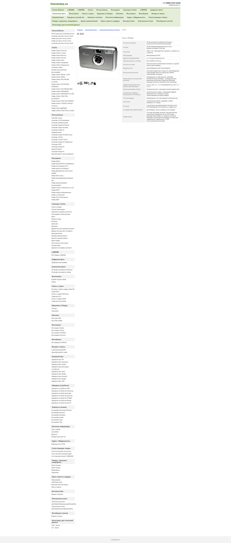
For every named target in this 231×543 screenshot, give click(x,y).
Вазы (53, 216)
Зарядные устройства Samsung (62, 391)
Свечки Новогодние (58, 209)
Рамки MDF (55, 200)
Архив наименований (89, 21)
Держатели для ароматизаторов (62, 228)
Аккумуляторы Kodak (58, 364)
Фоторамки (115, 10)
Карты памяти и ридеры (110, 21)
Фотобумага (143, 14)
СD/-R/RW (54, 432)
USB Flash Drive (56, 482)
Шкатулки (54, 224)
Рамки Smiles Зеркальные (60, 65)
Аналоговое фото (59, 14)
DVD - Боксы (55, 525)
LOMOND (70, 10)
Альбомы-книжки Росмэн (59, 123)
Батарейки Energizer (58, 415)
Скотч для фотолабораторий (61, 454)
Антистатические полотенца (61, 451)
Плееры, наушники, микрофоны (64, 21)
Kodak (53, 282)
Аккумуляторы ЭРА (57, 381)
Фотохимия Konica (57, 330)
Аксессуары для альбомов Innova (62, 34)
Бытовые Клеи (129, 21)
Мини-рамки (55, 240)
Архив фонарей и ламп (59, 352)
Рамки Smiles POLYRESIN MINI (61, 89)
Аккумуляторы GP (57, 359)
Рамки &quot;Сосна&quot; (60, 168)
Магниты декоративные (59, 238)
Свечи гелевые (56, 207)
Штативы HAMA (56, 321)
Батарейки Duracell (58, 412)
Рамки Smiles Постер (58, 58)
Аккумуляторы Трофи (58, 379)
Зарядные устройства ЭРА (60, 388)
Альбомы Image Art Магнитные (61, 135)
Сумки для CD (56, 296)
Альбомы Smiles (57, 67)
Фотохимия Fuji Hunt (58, 335)
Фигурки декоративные (59, 236)
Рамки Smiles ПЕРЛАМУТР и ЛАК (62, 94)
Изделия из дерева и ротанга (61, 212)
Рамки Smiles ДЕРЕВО (59, 108)
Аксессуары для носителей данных (66, 25)
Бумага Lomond (56, 516)
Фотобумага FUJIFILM (58, 342)
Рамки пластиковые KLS (59, 166)
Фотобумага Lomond (165, 21)
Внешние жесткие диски (59, 485)
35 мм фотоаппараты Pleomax (61, 270)
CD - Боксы (55, 528)
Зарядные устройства (75, 17)
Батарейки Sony (57, 420)
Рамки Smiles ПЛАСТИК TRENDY (62, 101)
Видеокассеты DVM (58, 444)
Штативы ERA (56, 318)
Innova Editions (58, 10)
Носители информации (115, 17)
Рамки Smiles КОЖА (58, 77)
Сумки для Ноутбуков (58, 301)
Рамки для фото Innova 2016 (61, 38)
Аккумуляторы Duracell (59, 376)
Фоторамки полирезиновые (60, 214)
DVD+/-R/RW (55, 429)
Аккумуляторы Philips (58, 374)
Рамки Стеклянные (58, 195)
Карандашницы (56, 233)
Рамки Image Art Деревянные (61, 192)
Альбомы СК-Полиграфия (60, 120)
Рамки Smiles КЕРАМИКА (60, 91)
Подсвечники (55, 245)
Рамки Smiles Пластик (59, 50)
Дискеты (54, 434)
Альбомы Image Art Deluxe (60, 125)
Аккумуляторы (58, 17)
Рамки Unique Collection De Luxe (62, 188)
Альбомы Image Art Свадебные (62, 142)
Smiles (90, 10)
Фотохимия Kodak (57, 328)
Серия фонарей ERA (58, 350)
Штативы (119, 14)
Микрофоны (55, 470)
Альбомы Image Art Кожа (59, 127)
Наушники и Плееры (105, 14)
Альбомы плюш (56, 118)
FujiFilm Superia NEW (58, 279)
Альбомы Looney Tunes (59, 139)
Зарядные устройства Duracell (61, 396)
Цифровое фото (156, 10)
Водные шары (56, 219)
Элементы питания (94, 17)
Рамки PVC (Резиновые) (59, 197)
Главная (80, 30)
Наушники (54, 311)
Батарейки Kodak (57, 417)
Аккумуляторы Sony (58, 371)
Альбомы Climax (57, 137)
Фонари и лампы (158, 14)
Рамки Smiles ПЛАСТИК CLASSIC (62, 111)
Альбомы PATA (56, 144)
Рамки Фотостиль (57, 176)
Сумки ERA (55, 292)
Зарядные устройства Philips (61, 400)
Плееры (54, 308)
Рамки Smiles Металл (58, 55)
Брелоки (54, 226)
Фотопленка (74, 14)
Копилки (54, 221)
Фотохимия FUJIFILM (58, 333)
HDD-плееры (56, 468)
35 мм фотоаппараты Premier (109, 30)
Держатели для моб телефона (61, 231)
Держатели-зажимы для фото (61, 248)
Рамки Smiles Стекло (58, 53)
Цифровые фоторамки (59, 262)
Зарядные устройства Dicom (61, 403)
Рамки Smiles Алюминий (59, 62)
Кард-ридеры (56, 480)
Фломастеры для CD (58, 437)
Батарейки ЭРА (56, 422)
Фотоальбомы (102, 10)
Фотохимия (131, 14)
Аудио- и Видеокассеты (136, 17)
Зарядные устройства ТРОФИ (61, 398)
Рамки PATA (55, 190)
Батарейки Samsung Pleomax (61, 410)
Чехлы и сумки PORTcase (60, 294)
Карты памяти (56, 487)
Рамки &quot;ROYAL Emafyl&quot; (62, 164)
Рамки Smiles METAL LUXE (60, 74)
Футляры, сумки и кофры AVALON (62, 289)
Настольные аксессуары (59, 243)
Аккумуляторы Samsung (59, 362)
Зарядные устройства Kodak (61, 393)
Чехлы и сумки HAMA (58, 299)
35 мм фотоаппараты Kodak (61, 272)
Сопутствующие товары (158, 17)
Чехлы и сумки (88, 14)
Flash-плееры (56, 465)
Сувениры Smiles (130, 10)
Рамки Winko (55, 161)
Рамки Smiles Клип (57, 60)
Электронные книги (145, 21)
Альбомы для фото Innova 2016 (62, 36)
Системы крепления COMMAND (62, 456)
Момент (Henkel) (57, 494)
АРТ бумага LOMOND (58, 255)
